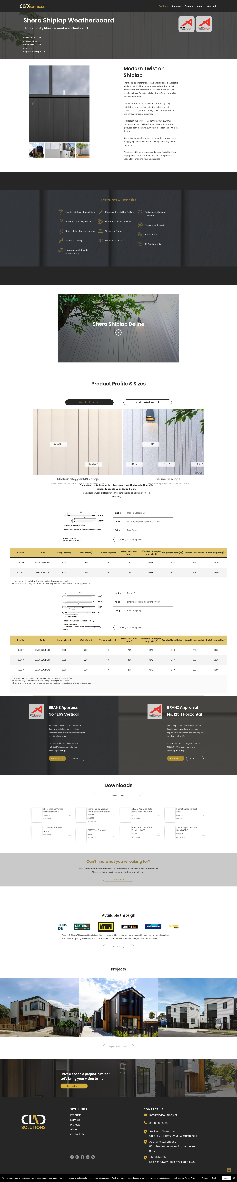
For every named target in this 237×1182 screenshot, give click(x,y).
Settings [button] (205, 1178)
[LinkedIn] (77, 1157)
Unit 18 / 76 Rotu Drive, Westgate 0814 (174, 1136)
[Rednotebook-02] (87, 1157)
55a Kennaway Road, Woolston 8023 (172, 1161)
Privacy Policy (190, 1178)
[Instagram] (72, 1157)
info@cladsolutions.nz (163, 1115)
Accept (226, 1178)
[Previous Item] (33, 104)
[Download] (51, 814)
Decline (215, 1178)
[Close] (234, 1178)
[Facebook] (82, 1157)
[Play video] (118, 332)
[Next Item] (86, 104)
